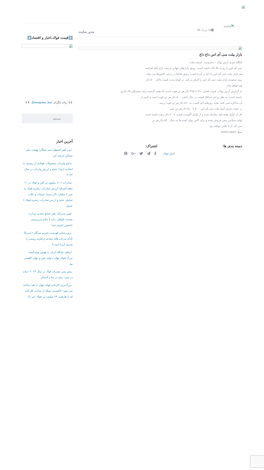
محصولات (187, 9)
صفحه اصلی (211, 9)
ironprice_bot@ (42, 102)
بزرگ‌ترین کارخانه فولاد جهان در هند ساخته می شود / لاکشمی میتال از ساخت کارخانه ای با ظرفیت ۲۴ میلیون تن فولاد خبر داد (48, 290)
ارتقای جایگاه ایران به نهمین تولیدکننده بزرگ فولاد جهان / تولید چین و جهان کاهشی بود (48, 258)
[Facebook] (155, 153)
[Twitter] (142, 153)
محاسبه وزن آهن (137, 9)
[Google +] (134, 153)
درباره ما (87, 9)
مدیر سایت (86, 32)
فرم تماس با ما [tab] (128, 335)
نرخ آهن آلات (164, 9)
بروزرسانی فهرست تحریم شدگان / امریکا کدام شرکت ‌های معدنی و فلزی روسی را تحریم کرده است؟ (48, 238)
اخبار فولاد (111, 9)
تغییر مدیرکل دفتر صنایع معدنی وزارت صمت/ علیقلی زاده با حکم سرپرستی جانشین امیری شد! (50, 219)
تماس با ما (66, 9)
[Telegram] (149, 153)
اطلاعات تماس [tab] (89, 335)
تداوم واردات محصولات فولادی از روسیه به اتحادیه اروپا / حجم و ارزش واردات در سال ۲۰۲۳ (48, 169)
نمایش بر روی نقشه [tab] (172, 335)
